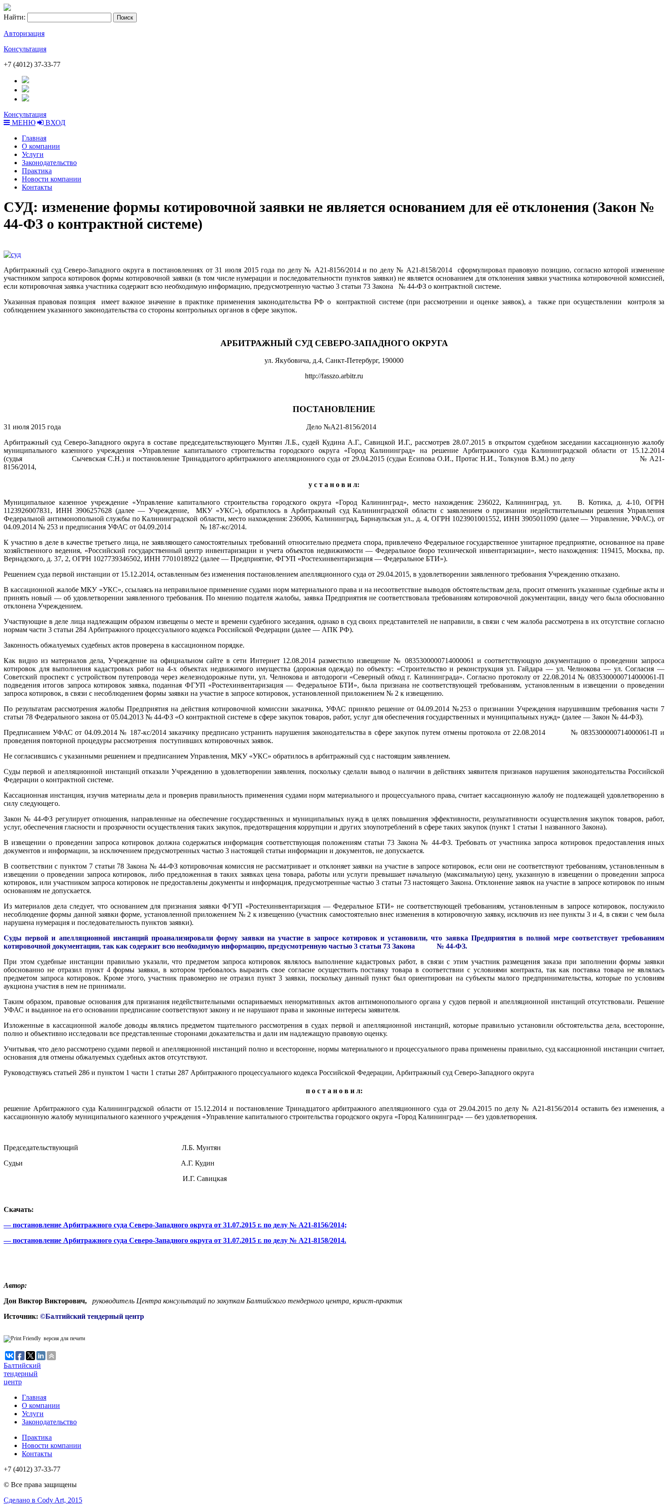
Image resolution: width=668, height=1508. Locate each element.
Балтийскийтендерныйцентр (22, 1374)
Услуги (33, 154)
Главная (34, 138)
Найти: (14, 17)
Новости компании (51, 179)
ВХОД (54, 122)
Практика (37, 171)
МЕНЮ (22, 122)
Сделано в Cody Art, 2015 (43, 1500)
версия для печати (64, 1338)
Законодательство (49, 162)
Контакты (37, 187)
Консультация (25, 49)
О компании (41, 146)
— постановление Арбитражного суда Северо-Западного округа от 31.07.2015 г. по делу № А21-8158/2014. (175, 1240)
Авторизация (24, 33)
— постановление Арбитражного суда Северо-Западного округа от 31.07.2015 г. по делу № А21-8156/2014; (175, 1225)
